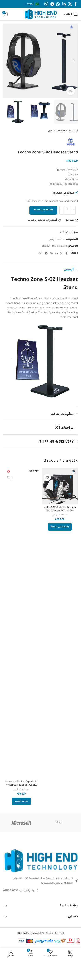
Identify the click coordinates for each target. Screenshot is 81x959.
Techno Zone (59, 246)
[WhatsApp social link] (58, 4)
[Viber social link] (46, 4)
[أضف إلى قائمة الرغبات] (47, 477)
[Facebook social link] (75, 4)
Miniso (59, 822)
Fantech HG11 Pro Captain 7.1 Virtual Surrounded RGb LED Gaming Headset (21, 785)
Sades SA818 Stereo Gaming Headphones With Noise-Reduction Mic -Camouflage (60, 510)
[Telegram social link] (52, 4)
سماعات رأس (56, 130)
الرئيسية (73, 130)
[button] (60, 527)
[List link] (40, 891)
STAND (45, 246)
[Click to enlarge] (70, 91)
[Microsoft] (21, 822)
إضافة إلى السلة (43, 210)
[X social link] (70, 4)
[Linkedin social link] (64, 4)
